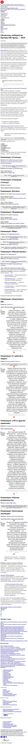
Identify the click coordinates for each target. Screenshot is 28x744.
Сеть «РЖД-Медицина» (17, 168)
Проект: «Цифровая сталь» (6, 217)
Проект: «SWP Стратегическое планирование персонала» (12, 307)
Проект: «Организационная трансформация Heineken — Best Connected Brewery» (14, 237)
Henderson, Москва (16, 653)
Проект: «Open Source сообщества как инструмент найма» (12, 268)
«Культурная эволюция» (10, 278)
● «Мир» (2, 143)
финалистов (10, 127)
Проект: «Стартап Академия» (7, 202)
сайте (5, 135)
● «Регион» (3, 149)
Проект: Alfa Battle (4, 221)
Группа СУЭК (15, 204)
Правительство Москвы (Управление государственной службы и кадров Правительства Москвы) (12, 161)
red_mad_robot (15, 258)
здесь (5, 560)
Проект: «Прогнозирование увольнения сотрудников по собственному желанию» (14, 243)
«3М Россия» (15, 244)
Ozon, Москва (16, 647)
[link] (3, 23)
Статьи (2, 32)
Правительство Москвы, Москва (11, 651)
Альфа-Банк (15, 219)
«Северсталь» (15, 214)
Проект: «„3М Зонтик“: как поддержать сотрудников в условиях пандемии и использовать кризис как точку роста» (14, 248)
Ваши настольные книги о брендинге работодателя (12, 627)
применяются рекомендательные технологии (11, 730)
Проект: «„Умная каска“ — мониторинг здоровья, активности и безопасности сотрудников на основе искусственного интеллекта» (14, 207)
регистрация (17, 598)
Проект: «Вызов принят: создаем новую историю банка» (12, 519)
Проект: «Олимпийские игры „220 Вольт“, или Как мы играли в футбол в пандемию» (14, 365)
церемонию (12, 65)
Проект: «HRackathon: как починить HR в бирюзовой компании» (13, 257)
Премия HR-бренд (5, 50)
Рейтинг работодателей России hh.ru (14, 584)
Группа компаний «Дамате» (18, 223)
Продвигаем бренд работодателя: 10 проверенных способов (14, 640)
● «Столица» (3, 146)
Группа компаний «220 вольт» (13, 361)
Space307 (14, 254)
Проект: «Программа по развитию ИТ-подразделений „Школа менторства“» (14, 262)
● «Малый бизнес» (4, 150)
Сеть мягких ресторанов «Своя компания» (16, 426)
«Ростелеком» (15, 239)
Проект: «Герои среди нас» (6, 171)
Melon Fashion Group (11, 502)
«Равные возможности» (10, 289)
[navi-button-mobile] (2, 30)
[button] (2, 26)
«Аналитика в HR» (9, 275)
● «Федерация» (4, 145)
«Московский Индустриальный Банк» (15, 516)
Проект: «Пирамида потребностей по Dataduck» (10, 187)
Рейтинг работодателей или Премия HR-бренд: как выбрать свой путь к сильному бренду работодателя (14, 632)
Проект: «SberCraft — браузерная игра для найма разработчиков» (14, 176)
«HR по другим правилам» (11, 282)
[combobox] (6, 740)
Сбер (13, 172)
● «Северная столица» (5, 148)
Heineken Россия (15, 234)
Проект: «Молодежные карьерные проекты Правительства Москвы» (14, 166)
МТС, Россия (22, 648)
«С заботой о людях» (9, 286)
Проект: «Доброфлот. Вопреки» (7, 196)
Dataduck (9, 185)
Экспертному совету (5, 126)
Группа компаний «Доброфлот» (19, 193)
